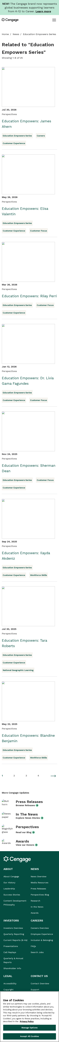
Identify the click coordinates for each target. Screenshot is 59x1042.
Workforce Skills (38, 575)
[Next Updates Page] (53, 776)
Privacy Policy (27, 1021)
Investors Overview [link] (13, 928)
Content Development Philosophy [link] (14, 903)
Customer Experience (14, 143)
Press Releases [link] (38, 888)
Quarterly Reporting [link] (13, 934)
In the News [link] (37, 907)
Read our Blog (23, 832)
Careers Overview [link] (40, 928)
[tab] (54, 20)
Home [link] (5, 34)
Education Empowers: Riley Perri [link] (29, 296)
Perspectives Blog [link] (40, 894)
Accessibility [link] (9, 983)
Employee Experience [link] (42, 934)
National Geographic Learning (18, 670)
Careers (41, 135)
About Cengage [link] (11, 876)
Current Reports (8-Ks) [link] (15, 940)
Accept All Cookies (29, 1036)
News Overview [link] (38, 876)
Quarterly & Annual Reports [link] (13, 960)
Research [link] (35, 901)
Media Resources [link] (39, 882)
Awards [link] (34, 913)
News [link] (16, 34)
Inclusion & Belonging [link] (42, 940)
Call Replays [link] (9, 952)
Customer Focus (38, 231)
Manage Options (29, 1028)
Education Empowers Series (17, 135)
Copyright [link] (8, 989)
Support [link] (35, 989)
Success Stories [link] (11, 894)
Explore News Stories (28, 818)
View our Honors (25, 845)
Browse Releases (25, 805)
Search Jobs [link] (37, 952)
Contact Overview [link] (40, 983)
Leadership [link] (9, 888)
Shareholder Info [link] (12, 968)
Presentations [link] (10, 946)
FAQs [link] (33, 946)
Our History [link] (9, 882)
